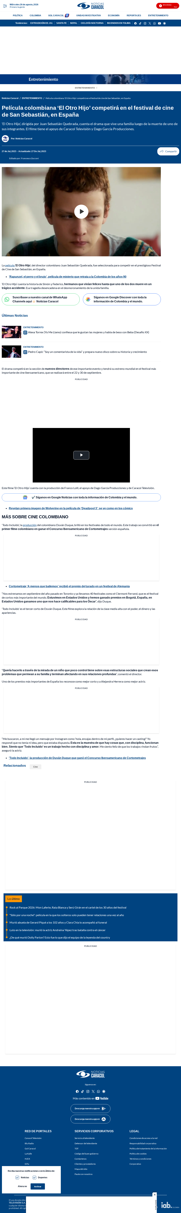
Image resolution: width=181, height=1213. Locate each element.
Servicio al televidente (85, 1138)
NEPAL (73, 23)
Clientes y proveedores (85, 1164)
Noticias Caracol (10, 98)
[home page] (90, 5)
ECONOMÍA (114, 15)
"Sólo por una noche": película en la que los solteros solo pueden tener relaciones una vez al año (67, 915)
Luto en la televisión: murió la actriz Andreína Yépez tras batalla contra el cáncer (58, 930)
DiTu (27, 1164)
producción (30, 525)
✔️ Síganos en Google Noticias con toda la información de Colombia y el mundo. (84, 497)
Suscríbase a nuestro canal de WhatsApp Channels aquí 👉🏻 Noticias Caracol (40, 299)
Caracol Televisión (33, 1138)
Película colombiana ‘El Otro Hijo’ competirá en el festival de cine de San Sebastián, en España (88, 98)
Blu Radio (29, 1143)
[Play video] (81, 212)
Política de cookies (138, 1153)
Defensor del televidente (86, 1143)
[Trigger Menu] (5, 6)
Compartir (168, 151)
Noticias (25, 1177)
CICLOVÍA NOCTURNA (92, 23)
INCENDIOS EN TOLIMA (119, 23)
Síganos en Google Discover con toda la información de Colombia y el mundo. (120, 299)
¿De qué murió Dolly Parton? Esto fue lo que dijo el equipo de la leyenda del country (60, 937)
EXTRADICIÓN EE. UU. (41, 23)
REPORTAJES (134, 15)
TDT (76, 1148)
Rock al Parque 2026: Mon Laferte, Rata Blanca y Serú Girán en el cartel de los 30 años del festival (68, 907)
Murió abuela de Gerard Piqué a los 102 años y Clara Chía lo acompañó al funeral (58, 922)
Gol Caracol (30, 1148)
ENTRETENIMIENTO (158, 15)
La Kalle (28, 1153)
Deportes (42, 1177)
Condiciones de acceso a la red (143, 1138)
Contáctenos (80, 1158)
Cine (35, 766)
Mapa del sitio (81, 1169)
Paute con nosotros (83, 1174)
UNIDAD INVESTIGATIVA (88, 15)
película (10, 265)
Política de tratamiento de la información (148, 1148)
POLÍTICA (18, 15)
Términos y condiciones (140, 1158)
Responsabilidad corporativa (143, 1143)
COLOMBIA (35, 15)
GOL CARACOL (56, 15)
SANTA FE (61, 23)
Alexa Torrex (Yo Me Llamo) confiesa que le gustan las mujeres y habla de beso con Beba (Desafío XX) (88, 332)
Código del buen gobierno (86, 1153)
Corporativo (135, 1164)
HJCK (27, 1158)
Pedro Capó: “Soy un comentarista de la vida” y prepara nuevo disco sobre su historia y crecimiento (87, 351)
